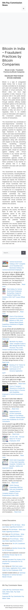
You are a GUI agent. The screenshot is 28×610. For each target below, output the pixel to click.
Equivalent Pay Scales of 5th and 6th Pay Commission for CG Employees (13, 561)
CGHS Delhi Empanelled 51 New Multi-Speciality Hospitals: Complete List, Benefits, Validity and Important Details (13, 464)
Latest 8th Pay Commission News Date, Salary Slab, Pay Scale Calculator (12, 592)
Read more (5, 339)
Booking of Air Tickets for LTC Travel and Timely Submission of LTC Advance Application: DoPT (13, 369)
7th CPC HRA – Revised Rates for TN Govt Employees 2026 (16, 439)
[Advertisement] (14, 27)
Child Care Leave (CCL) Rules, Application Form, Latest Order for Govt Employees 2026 (14, 568)
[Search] (23, 253)
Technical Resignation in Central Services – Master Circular (13, 575)
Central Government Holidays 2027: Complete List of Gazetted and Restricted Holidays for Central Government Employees (13, 266)
